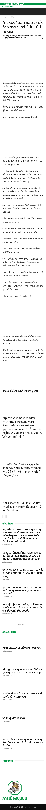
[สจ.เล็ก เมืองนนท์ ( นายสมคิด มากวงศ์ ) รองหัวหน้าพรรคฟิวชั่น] (23, 686)
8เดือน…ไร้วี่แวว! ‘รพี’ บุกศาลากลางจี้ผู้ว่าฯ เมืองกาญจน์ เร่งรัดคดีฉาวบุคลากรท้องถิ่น (23, 742)
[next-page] (7, 516)
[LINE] (16, 41)
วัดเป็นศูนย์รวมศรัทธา (13, 718)
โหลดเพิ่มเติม (22, 624)
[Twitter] (10, 41)
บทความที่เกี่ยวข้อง (11, 391)
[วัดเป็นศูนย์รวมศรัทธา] (23, 710)
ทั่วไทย (13, 17)
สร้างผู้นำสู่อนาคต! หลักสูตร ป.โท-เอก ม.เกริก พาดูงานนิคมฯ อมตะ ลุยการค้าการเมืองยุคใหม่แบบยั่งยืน (22, 607)
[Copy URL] (21, 41)
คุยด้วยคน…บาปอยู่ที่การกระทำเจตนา (21, 648)
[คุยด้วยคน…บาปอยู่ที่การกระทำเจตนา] (23, 640)
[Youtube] (5, 802)
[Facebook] (4, 41)
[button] (4, 11)
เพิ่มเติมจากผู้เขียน (29, 391)
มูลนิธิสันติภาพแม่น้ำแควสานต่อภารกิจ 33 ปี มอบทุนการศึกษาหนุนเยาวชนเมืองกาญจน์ (22, 590)
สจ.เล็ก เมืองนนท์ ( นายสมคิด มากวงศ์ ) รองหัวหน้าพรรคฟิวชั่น (22, 695)
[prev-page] (4, 516)
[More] (27, 41)
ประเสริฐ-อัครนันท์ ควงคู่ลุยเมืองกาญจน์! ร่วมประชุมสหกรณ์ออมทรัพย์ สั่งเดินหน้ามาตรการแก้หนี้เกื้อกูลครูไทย (22, 556)
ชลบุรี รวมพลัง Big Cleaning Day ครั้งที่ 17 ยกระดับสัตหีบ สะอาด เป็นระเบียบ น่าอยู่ (22, 506)
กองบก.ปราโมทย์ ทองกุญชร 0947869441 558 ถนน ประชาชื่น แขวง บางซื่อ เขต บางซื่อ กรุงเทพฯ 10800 (21, 36)
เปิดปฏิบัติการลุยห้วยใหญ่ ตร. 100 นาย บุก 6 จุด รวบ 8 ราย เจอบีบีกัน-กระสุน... (22, 670)
